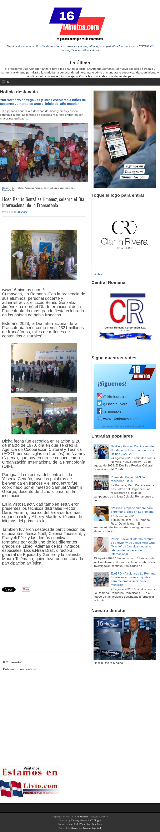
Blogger (74, 828)
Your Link (74, 824)
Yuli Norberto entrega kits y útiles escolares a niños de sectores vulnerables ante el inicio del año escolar (43, 102)
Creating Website (79, 820)
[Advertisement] (34, 623)
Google (86, 828)
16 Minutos (82, 816)
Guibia (98, 274)
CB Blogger (20, 212)
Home (5, 188)
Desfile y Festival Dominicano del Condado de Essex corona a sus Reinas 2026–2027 (132, 450)
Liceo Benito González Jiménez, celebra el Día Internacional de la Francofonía (43, 202)
